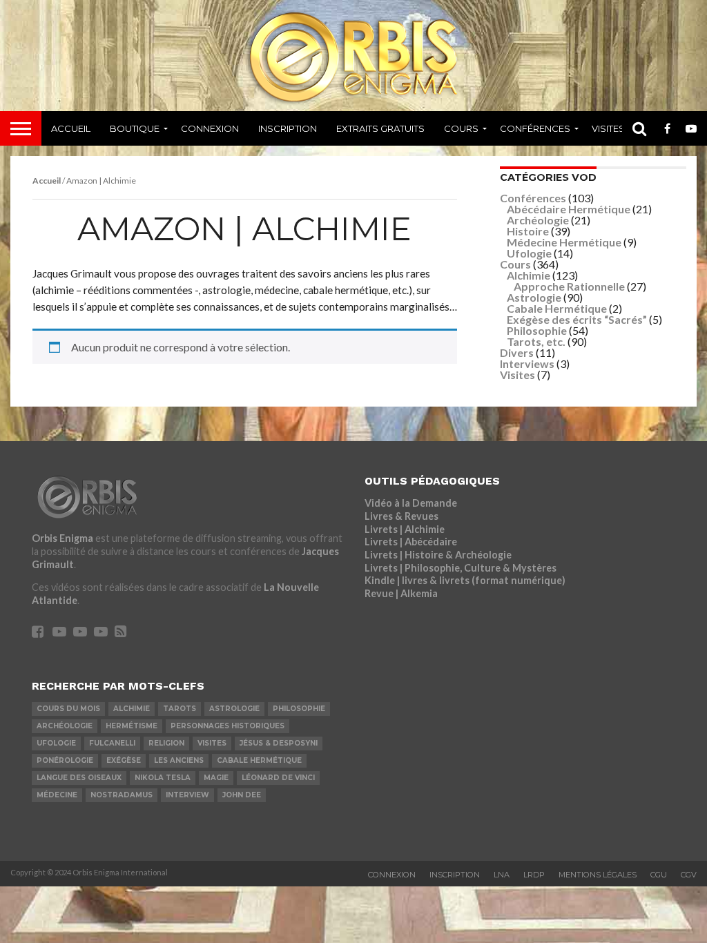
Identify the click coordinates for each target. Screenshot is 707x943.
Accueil (70, 128)
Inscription (287, 128)
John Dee (241, 794)
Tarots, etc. (536, 341)
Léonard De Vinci (278, 777)
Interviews (527, 363)
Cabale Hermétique (557, 308)
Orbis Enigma (62, 538)
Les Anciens (179, 760)
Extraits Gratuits (380, 128)
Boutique (134, 128)
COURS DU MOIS (68, 708)
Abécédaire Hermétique (568, 208)
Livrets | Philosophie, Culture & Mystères (460, 568)
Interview (187, 794)
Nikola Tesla (163, 777)
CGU (658, 874)
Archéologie (538, 219)
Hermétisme (131, 725)
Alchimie (528, 275)
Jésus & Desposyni (279, 743)
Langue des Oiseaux (79, 777)
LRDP (534, 874)
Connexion (210, 128)
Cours (461, 128)
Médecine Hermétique (564, 242)
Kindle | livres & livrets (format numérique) (465, 580)
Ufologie (529, 253)
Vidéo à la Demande (411, 503)
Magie (216, 777)
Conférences (535, 128)
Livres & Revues (401, 516)
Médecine (57, 794)
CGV (689, 874)
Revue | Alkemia (401, 593)
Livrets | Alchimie (405, 529)
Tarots (179, 708)
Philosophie (537, 330)
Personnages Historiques (227, 725)
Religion (166, 743)
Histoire (528, 230)
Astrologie (534, 297)
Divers (517, 352)
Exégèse (123, 760)
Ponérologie (65, 760)
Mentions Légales (598, 874)
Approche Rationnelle (569, 286)
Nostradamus (121, 794)
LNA (502, 874)
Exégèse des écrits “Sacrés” (577, 319)
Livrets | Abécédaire (411, 541)
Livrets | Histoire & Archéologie (438, 555)
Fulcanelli (112, 743)
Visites (608, 128)
